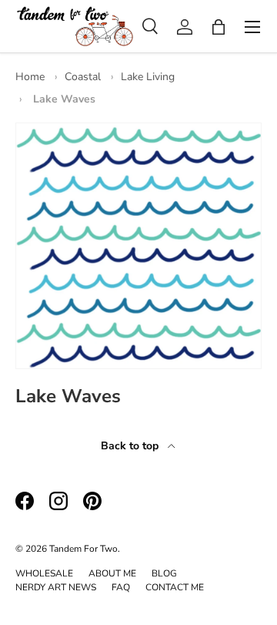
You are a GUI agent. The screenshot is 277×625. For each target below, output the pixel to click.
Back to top (131, 446)
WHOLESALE (44, 573)
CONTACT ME (174, 587)
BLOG (164, 573)
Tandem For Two (83, 549)
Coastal (83, 76)
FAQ (121, 587)
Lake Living (148, 76)
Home (30, 76)
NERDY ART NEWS (55, 587)
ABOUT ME (112, 573)
